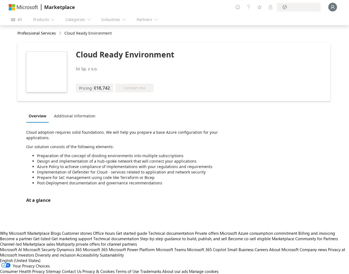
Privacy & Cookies (98, 271)
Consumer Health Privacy (22, 271)
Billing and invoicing (316, 233)
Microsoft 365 (95, 249)
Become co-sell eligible (249, 238)
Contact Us (71, 271)
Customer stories (77, 233)
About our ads (175, 271)
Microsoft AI (11, 249)
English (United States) (20, 260)
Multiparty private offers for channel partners (96, 244)
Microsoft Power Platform (132, 249)
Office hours (104, 233)
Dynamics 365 (69, 249)
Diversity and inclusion (55, 255)
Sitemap (53, 271)
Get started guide (131, 233)
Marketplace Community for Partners (305, 238)
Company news (313, 249)
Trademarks (150, 271)
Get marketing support (72, 238)
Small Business (240, 249)
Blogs (56, 233)
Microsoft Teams (171, 249)
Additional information (74, 115)
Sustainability (112, 255)
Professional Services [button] (36, 33)
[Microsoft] (23, 7)
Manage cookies (203, 271)
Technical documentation (171, 233)
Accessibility (88, 255)
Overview (37, 115)
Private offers (207, 233)
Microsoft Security (39, 249)
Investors (26, 255)
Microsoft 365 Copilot (206, 249)
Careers (261, 249)
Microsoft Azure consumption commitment (259, 233)
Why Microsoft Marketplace (25, 233)
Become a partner (16, 238)
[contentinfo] (61, 33)
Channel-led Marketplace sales (27, 244)
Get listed (41, 238)
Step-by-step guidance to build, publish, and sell (183, 238)
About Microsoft (284, 249)
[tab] (39, 116)
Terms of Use (127, 271)
